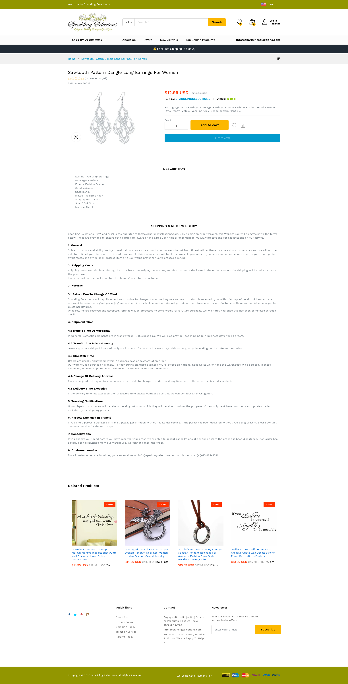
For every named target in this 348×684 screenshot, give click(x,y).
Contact (169, 607)
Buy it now (222, 138)
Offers (148, 39)
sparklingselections (193, 99)
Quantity (169, 120)
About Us (129, 39)
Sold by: (170, 98)
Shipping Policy (125, 626)
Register (275, 23)
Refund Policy (124, 636)
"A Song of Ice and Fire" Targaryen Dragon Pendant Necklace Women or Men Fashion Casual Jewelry (146, 552)
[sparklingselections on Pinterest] (81, 614)
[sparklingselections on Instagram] (87, 614)
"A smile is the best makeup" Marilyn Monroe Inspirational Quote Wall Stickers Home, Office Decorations (94, 554)
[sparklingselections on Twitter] (75, 614)
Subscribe (268, 629)
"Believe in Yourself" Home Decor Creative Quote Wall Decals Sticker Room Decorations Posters (253, 552)
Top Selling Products (200, 39)
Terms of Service (126, 631)
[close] (344, 48)
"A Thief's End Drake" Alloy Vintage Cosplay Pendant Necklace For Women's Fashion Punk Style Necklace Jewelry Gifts (199, 554)
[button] (87, 78)
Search (217, 22)
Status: (221, 98)
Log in (273, 20)
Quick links (124, 607)
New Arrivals (169, 39)
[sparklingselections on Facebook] (69, 614)
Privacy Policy (124, 621)
